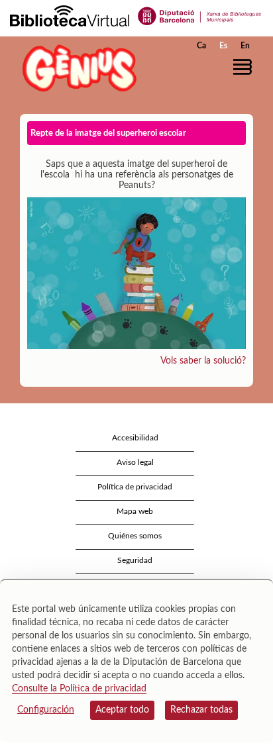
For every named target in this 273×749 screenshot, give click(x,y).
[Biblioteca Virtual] (69, 15)
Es (223, 46)
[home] (76, 68)
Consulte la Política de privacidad (79, 688)
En (245, 46)
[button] (245, 66)
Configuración (45, 710)
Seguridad (134, 560)
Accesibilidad (135, 438)
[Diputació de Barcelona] (199, 15)
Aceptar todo (122, 710)
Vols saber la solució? (203, 361)
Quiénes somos (135, 536)
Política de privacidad (134, 487)
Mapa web (135, 511)
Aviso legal (135, 462)
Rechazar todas (201, 710)
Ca (201, 46)
